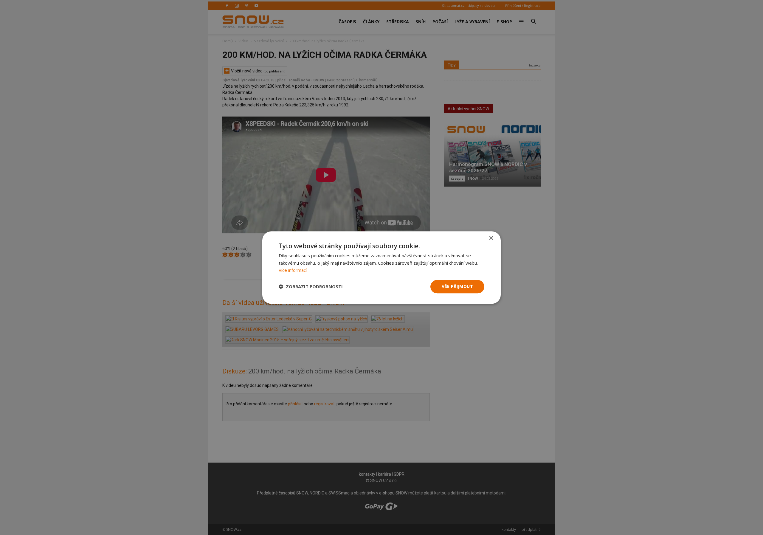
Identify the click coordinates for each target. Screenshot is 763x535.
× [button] (491, 238)
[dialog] (381, 267)
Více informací (293, 270)
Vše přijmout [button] (457, 286)
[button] (311, 286)
